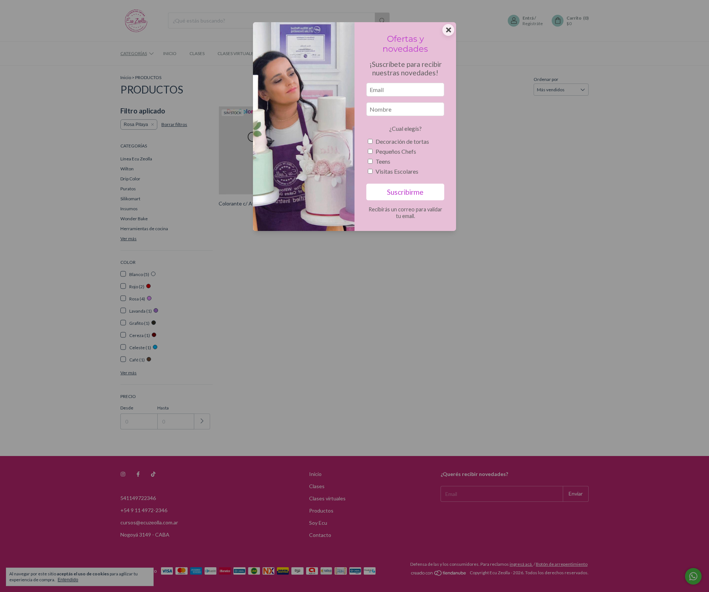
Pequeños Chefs (396, 151)
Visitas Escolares (397, 171)
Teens (383, 161)
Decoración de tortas (402, 141)
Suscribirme (405, 192)
